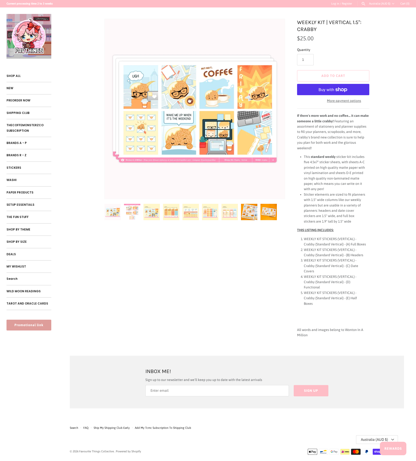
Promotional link (28, 325)
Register (347, 3)
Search (12, 279)
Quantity (303, 50)
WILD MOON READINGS (23, 291)
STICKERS (13, 168)
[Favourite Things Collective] (29, 36)
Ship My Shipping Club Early (112, 428)
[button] (274, 109)
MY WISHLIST (16, 266)
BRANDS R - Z (16, 155)
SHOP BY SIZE (16, 242)
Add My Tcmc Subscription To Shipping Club (163, 428)
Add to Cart (333, 76)
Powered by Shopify (128, 451)
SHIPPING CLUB (18, 113)
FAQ (86, 428)
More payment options (344, 101)
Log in (335, 3)
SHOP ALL (13, 76)
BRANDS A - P (16, 143)
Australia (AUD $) (379, 3)
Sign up (311, 390)
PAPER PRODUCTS (19, 192)
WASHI (11, 180)
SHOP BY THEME (18, 229)
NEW (9, 88)
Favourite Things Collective (97, 451)
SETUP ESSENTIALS (20, 205)
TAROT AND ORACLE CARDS (27, 303)
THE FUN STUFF (17, 217)
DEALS (11, 254)
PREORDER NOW (18, 100)
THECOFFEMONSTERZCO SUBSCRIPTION (25, 127)
